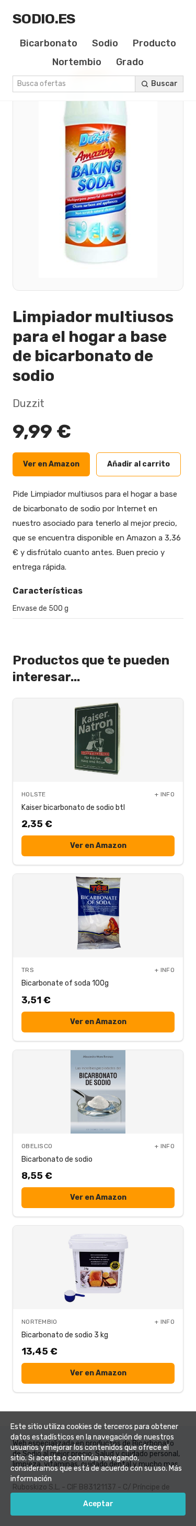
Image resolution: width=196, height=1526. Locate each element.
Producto (154, 43)
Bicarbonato (48, 43)
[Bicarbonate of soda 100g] (98, 915)
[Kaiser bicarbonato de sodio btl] (98, 740)
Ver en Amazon (51, 464)
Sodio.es (44, 18)
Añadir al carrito (138, 464)
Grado (130, 62)
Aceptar (98, 1503)
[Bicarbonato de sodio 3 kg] (98, 1267)
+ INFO (165, 794)
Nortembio (76, 62)
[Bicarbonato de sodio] (98, 1092)
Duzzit (28, 403)
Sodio (105, 43)
